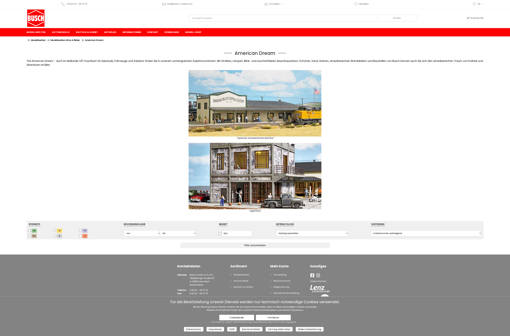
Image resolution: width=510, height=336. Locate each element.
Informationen (132, 32)
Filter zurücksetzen (255, 245)
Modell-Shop (193, 32)
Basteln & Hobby (87, 32)
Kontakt (152, 32)
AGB (232, 329)
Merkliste (364, 3)
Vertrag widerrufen (279, 329)
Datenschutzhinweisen (265, 310)
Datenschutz (193, 329)
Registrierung (281, 286)
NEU (226, 233)
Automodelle (61, 32)
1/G (34, 235)
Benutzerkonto (282, 280)
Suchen (397, 18)
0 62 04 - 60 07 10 (199, 290)
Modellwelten (36, 32)
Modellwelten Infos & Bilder (65, 40)
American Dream (94, 40)
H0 (34, 230)
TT (85, 230)
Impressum (297, 310)
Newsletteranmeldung (286, 293)
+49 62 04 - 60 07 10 (76, 3)
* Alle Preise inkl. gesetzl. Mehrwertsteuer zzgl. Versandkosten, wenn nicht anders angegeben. (254, 322)
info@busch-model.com (179, 3)
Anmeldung (280, 274)
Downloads (172, 32)
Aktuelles (110, 32)
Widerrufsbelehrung (309, 329)
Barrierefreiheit (251, 329)
